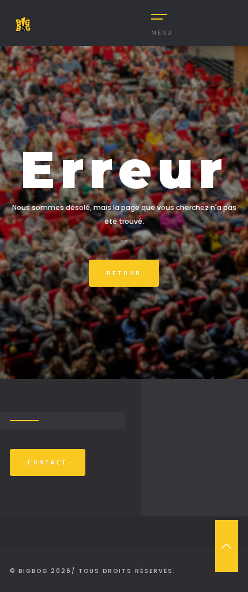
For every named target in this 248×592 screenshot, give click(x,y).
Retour (124, 273)
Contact (47, 462)
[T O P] (226, 546)
